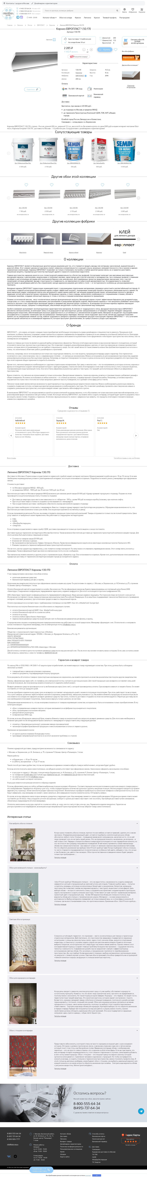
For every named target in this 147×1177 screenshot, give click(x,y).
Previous (8, 153)
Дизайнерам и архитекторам (70, 1144)
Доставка (63, 1136)
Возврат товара (66, 1141)
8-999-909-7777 (30, 774)
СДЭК (94, 1157)
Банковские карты (98, 1136)
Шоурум (63, 1154)
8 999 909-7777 (13, 1139)
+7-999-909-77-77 (25, 14)
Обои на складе (65, 17)
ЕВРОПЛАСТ (80, 75)
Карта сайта (64, 1157)
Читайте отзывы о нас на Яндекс (127, 458)
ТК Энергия (96, 1162)
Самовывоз (96, 1149)
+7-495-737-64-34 (25, 8)
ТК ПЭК (95, 1154)
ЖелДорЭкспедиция (99, 1159)
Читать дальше (60, 857)
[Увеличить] (32, 86)
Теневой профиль (109, 17)
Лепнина (87, 17)
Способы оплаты (98, 1134)
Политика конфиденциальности (71, 1146)
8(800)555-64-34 (70, 774)
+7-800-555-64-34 (25, 11)
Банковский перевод (99, 1141)
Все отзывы (11, 458)
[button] (32, 89)
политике (88, 1175)
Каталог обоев (49, 17)
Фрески (78, 17)
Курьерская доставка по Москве (103, 1152)
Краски (97, 17)
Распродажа (125, 17)
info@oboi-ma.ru (69, 624)
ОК (97, 1175)
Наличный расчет (98, 1139)
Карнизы (79, 73)
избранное (115, 49)
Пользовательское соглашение (71, 1149)
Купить (106, 49)
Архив (62, 1152)
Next (138, 153)
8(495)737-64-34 (51, 653)
